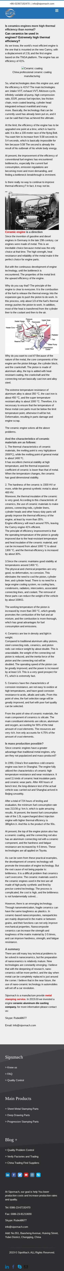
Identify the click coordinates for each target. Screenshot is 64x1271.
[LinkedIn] (7, 1267)
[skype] (38, 1175)
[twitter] (20, 1175)
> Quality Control (14, 1080)
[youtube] (26, 1175)
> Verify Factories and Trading (21, 1156)
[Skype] (20, 1267)
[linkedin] (7, 1175)
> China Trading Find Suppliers (22, 1162)
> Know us (11, 1067)
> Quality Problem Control (19, 1150)
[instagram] (32, 1175)
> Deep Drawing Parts (17, 1115)
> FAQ (8, 1073)
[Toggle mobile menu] (57, 10)
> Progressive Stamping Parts (22, 1121)
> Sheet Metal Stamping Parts (22, 1108)
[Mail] (26, 1267)
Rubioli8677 (20, 1220)
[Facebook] (13, 1267)
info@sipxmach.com (43, 3)
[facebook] (14, 1175)
